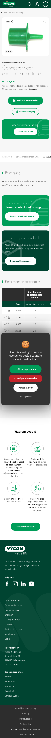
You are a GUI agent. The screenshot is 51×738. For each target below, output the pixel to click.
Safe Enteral (10, 681)
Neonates (9, 686)
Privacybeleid (25, 719)
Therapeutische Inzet (14, 605)
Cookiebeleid (25, 724)
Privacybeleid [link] (26, 396)
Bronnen (9, 615)
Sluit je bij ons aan (13, 629)
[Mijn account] (37, 4)
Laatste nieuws (12, 610)
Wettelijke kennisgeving (25, 708)
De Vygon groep (12, 619)
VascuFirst (9, 691)
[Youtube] (33, 585)
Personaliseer (25, 387)
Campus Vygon (12, 696)
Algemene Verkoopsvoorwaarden (25, 729)
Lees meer (33, 89)
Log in (7, 639)
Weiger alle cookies (27, 378)
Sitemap (25, 713)
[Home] (9, 4)
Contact (8, 624)
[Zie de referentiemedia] (9, 310)
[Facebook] (9, 585)
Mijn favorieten (12, 634)
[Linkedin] (25, 585)
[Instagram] (17, 585)
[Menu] (45, 4)
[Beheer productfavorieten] (44, 22)
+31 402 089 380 (12, 664)
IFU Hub (8, 676)
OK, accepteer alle (27, 369)
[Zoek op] (30, 4)
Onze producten (12, 600)
